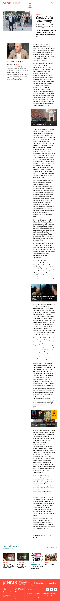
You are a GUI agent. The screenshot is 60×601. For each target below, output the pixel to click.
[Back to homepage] (11, 3)
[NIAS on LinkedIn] (51, 589)
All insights (52, 547)
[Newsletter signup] (55, 589)
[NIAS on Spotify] (47, 589)
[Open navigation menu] (56, 3)
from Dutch (43, 535)
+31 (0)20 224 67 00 (20, 588)
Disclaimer (37, 593)
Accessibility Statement (49, 593)
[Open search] (52, 3)
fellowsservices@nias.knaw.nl (23, 589)
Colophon (29, 593)
